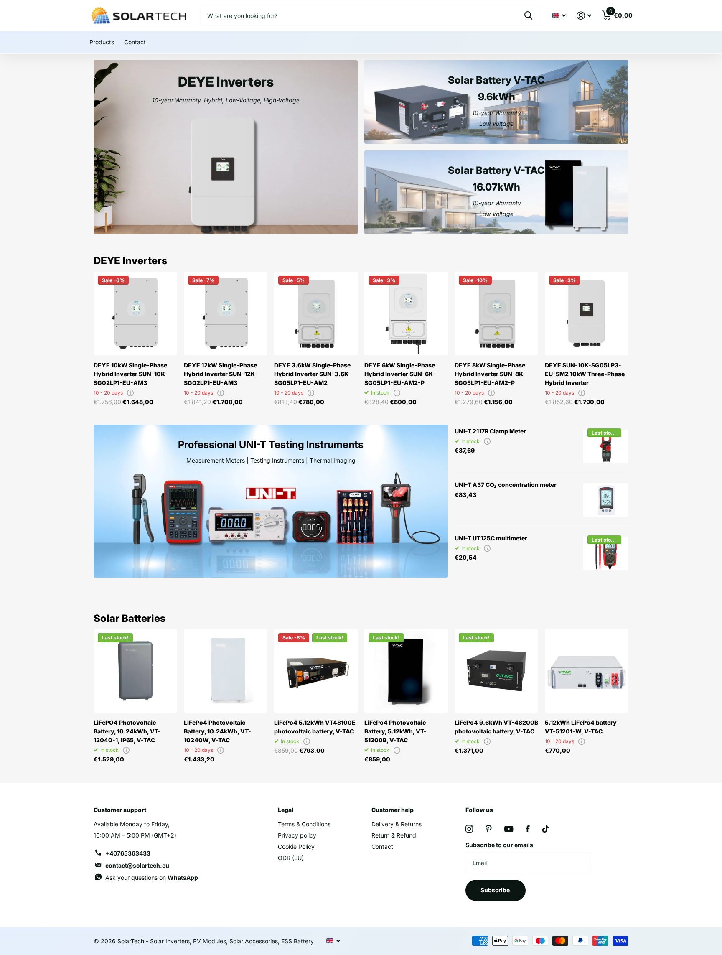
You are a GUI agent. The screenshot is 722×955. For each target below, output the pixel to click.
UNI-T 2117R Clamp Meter (490, 431)
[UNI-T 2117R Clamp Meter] (605, 446)
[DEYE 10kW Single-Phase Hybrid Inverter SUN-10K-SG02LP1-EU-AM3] (135, 313)
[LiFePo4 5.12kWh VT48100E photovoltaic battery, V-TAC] (316, 671)
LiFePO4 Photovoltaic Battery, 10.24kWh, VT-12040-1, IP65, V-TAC (127, 731)
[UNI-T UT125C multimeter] (605, 553)
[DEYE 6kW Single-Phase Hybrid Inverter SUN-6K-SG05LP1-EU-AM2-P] (406, 313)
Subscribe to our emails (499, 844)
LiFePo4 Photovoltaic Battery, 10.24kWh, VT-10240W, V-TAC (217, 731)
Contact (135, 42)
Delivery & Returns (396, 824)
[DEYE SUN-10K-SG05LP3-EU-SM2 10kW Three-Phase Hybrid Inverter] (586, 313)
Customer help (392, 809)
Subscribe (495, 890)
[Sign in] (584, 15)
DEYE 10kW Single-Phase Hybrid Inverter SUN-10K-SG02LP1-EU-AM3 (131, 374)
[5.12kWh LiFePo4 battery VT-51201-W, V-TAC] (586, 671)
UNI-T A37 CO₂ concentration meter (506, 484)
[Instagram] (469, 829)
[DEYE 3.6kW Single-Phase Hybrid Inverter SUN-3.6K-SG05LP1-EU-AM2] (316, 313)
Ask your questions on (151, 877)
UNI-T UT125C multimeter (491, 538)
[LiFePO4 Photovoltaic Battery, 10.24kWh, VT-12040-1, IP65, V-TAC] (135, 671)
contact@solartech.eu (137, 865)
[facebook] (528, 828)
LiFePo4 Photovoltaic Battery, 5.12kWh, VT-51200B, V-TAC (395, 731)
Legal (285, 809)
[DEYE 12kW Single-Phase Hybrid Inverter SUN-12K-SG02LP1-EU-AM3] (225, 313)
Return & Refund (393, 835)
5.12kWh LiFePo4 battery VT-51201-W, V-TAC (581, 727)
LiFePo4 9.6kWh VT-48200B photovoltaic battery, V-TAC (496, 727)
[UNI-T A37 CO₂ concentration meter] (605, 500)
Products (101, 42)
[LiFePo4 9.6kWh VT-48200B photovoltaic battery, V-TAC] (496, 671)
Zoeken (528, 15)
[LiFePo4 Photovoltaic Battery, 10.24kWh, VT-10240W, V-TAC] (225, 671)
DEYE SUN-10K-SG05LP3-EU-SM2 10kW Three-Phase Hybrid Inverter (585, 374)
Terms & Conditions (304, 824)
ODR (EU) (291, 857)
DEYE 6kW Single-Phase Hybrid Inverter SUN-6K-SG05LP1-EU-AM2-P (399, 374)
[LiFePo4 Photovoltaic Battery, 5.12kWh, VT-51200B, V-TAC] (406, 671)
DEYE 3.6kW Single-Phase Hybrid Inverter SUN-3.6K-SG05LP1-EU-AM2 (312, 374)
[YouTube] (508, 829)
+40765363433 (127, 853)
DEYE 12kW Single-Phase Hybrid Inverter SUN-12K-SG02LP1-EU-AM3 (220, 374)
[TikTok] (545, 829)
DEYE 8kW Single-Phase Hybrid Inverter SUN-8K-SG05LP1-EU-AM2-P (490, 374)
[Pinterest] (489, 829)
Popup (130, 393)
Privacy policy (297, 835)
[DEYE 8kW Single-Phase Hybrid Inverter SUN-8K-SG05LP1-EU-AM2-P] (496, 313)
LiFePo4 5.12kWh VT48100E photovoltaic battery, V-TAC (315, 727)
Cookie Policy (296, 846)
